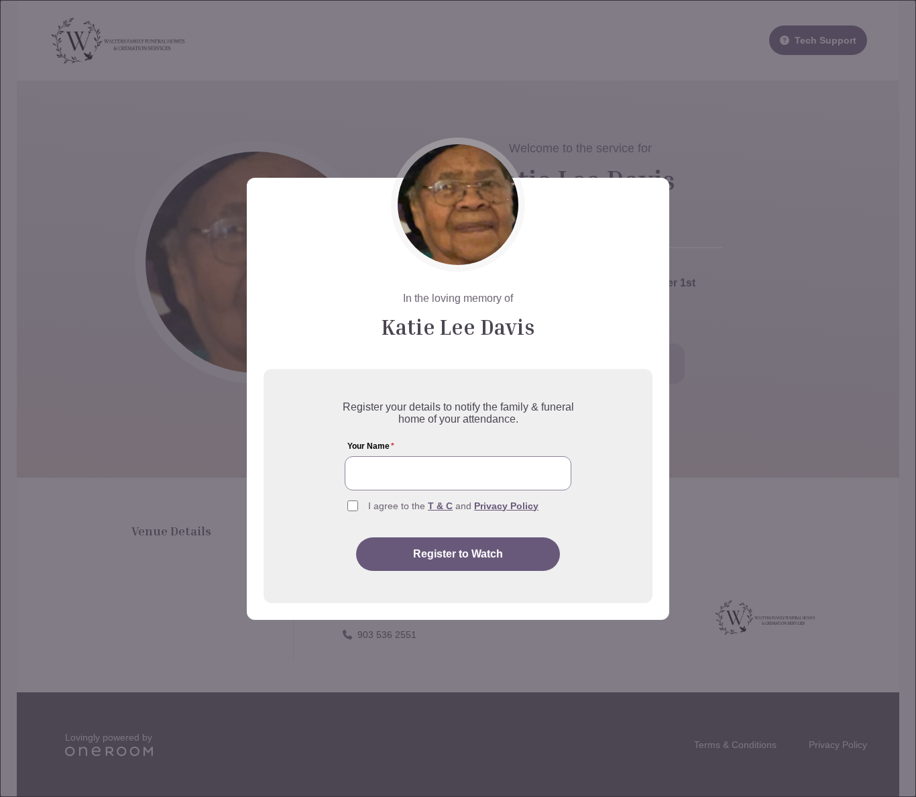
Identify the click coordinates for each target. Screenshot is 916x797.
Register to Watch (458, 554)
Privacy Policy (506, 505)
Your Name (370, 446)
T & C (440, 505)
